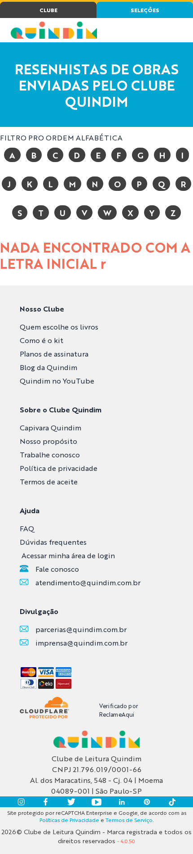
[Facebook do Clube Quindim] (46, 801)
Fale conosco (57, 569)
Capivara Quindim (50, 427)
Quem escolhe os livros (59, 326)
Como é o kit (41, 340)
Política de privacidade (58, 468)
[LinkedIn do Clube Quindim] (121, 801)
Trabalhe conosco (50, 454)
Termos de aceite (49, 481)
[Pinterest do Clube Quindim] (146, 801)
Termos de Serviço (129, 819)
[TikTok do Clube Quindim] (172, 801)
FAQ (27, 528)
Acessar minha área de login (68, 555)
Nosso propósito (48, 441)
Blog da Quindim (48, 367)
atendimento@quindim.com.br (87, 582)
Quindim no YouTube (57, 380)
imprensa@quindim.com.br (81, 642)
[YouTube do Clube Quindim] (96, 801)
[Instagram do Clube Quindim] (21, 801)
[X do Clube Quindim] (71, 801)
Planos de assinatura (54, 353)
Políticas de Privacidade (69, 819)
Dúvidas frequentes (53, 542)
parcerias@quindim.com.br (81, 629)
